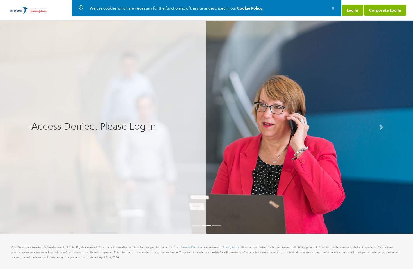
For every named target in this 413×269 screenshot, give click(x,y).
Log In (352, 10)
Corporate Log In (385, 10)
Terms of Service (191, 247)
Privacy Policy (230, 247)
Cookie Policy (249, 8)
